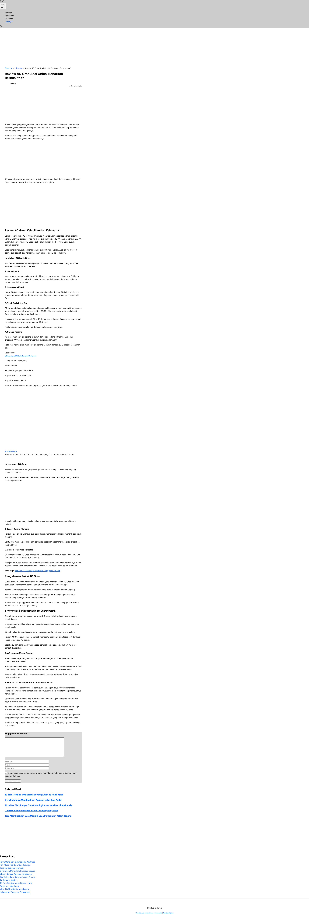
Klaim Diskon (11, 451)
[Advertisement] (62, 45)
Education (9, 15)
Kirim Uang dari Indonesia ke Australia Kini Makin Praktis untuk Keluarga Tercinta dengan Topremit (17, 865)
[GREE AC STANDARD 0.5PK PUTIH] (35, 448)
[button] (2, 1)
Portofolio (158, 913)
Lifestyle (9, 21)
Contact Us (140, 913)
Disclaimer (149, 913)
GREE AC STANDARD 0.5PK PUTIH (20, 356)
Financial (9, 18)
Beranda (8, 12)
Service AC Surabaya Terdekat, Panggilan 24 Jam (37, 570)
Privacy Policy (168, 913)
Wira (14, 83)
